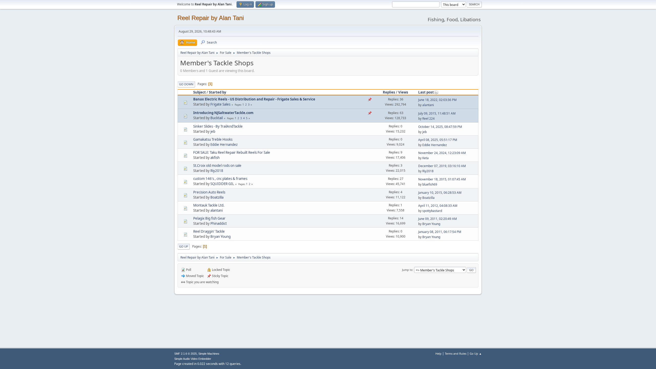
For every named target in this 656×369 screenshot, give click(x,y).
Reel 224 (428, 118)
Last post (426, 92)
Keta (425, 158)
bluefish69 (429, 184)
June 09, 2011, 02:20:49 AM (437, 219)
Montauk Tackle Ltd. (208, 205)
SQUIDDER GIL (222, 183)
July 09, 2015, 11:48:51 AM (437, 113)
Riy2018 (216, 170)
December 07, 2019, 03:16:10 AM (442, 166)
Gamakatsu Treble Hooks (212, 139)
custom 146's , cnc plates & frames (220, 178)
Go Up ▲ (476, 353)
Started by (217, 92)
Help (438, 353)
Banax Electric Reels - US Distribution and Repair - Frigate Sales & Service (254, 99)
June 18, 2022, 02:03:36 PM (437, 100)
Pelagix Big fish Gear (209, 218)
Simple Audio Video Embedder (192, 358)
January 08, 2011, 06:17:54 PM (439, 232)
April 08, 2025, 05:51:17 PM (437, 140)
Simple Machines (208, 353)
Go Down (186, 84)
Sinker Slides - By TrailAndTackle (218, 126)
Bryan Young (431, 224)
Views (403, 92)
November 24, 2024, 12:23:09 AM (442, 153)
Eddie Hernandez (224, 144)
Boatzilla (216, 197)
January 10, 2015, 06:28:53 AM (440, 192)
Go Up (183, 246)
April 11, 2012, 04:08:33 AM (437, 205)
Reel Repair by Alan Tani (210, 17)
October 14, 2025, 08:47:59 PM (440, 127)
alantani (428, 105)
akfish (215, 157)
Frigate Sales (220, 104)
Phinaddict (218, 223)
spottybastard (432, 211)
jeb (212, 131)
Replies (389, 92)
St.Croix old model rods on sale (217, 165)
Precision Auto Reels (209, 192)
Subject (199, 92)
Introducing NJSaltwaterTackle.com (223, 112)
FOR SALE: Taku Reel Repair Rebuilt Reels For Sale (231, 152)
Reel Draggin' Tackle (209, 231)
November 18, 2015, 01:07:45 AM (442, 179)
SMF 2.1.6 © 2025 (185, 353)
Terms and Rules (455, 353)
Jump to (407, 270)
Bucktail (216, 118)
